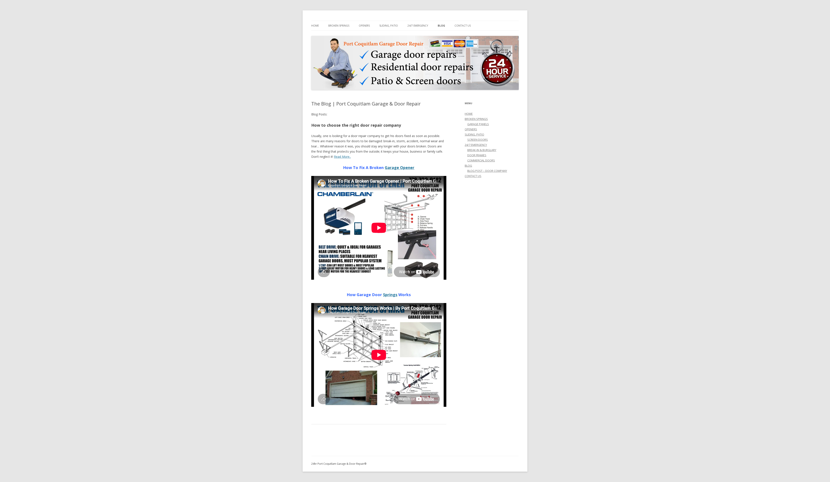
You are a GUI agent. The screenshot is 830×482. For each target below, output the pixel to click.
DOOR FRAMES (476, 155)
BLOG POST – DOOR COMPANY (487, 171)
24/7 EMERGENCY (417, 25)
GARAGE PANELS (478, 124)
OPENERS (364, 25)
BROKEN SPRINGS (338, 25)
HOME (315, 25)
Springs (390, 294)
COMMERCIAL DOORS (481, 160)
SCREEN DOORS (477, 140)
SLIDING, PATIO (388, 25)
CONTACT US (463, 25)
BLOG (441, 25)
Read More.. (342, 157)
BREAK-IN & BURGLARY (481, 150)
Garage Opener (399, 167)
